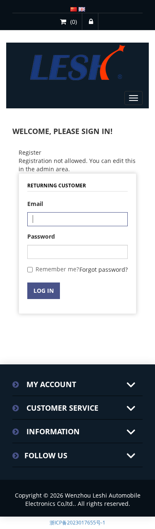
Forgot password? (103, 269)
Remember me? (57, 269)
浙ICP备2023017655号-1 (77, 522)
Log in (43, 290)
